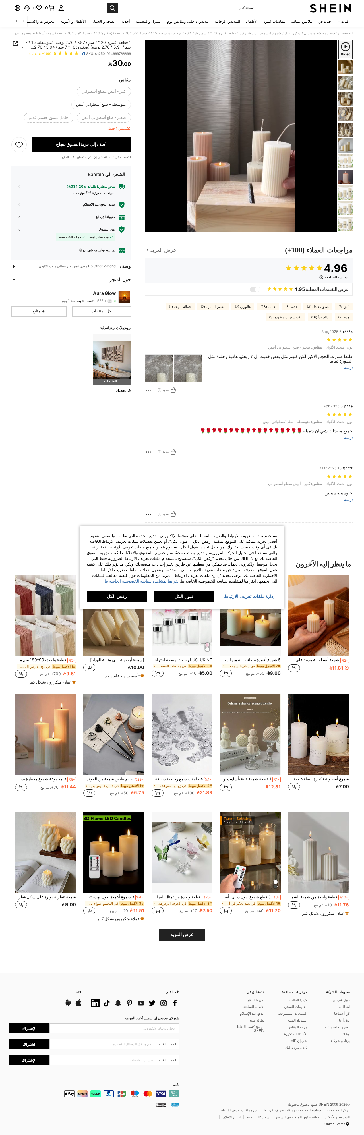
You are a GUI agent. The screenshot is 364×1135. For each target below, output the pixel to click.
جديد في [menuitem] (324, 21)
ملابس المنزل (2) (213, 307)
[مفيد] (173, 390)
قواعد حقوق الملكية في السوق (297, 1117)
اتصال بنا (344, 1007)
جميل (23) (268, 307)
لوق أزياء (343, 1020)
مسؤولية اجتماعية (337, 1027)
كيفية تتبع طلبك (296, 1048)
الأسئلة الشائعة (253, 1007)
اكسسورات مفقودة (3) (285, 317)
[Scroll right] (16, 21)
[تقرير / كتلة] (148, 390)
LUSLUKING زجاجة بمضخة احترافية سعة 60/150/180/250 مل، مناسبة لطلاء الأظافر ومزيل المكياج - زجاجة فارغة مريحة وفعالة (182, 660)
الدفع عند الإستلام (252, 1014)
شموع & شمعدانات (267, 33)
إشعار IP (264, 1117)
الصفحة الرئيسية (341, 33)
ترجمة (348, 368)
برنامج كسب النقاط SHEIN (250, 1029)
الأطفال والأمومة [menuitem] (73, 21)
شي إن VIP (299, 1041)
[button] (27, 8)
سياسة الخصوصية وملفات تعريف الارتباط (292, 1110)
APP (78, 992)
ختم (249, 1117)
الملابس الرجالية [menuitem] (227, 21)
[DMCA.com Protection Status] (161, 1105)
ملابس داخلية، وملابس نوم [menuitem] (188, 21)
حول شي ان (341, 1000)
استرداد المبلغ (297, 1020)
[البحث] (112, 8)
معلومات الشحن (295, 1007)
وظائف (345, 1034)
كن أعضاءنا (342, 1014)
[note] (123, 676)
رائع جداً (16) (319, 317)
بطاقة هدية (256, 1020)
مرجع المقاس (297, 1027)
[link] (50, 7)
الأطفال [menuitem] (252, 21)
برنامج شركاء (340, 1041)
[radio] (104, 91)
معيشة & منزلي (315, 33)
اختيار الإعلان (231, 1117)
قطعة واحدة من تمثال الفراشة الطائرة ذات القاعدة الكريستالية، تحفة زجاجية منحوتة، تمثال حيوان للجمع (181, 897)
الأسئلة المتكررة (295, 1034)
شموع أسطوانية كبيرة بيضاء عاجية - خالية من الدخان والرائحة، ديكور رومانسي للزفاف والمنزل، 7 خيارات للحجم (318, 779)
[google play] (68, 1006)
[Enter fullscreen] (151, 227)
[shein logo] (330, 8)
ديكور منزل (292, 33)
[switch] (255, 289)
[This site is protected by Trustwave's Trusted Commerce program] (175, 1105)
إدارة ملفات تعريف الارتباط (238, 1110)
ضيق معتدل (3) (318, 307)
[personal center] (61, 8)
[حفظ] (19, 144)
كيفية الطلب (298, 1000)
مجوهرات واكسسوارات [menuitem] (36, 21)
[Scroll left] (23, 21)
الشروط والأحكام (337, 1117)
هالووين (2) (243, 307)
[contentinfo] (94, 1093)
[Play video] (241, 136)
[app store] (78, 1006)
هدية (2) (343, 317)
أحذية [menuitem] (125, 21)
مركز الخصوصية (338, 1110)
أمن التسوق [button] (107, 229)
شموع (246, 33)
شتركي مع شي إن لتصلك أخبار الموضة (152, 1018)
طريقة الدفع (255, 1000)
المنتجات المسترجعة (292, 1014)
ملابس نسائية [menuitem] (301, 21)
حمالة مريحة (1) (180, 307)
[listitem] (112, 359)
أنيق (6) (343, 307)
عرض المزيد (182, 934)
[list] (133, 1003)
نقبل (176, 1084)
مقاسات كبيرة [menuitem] (274, 21)
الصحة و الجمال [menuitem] (104, 21)
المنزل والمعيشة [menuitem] (149, 21)
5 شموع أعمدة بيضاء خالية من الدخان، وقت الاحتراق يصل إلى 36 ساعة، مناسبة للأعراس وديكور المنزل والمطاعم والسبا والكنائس (250, 660)
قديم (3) (291, 307)
